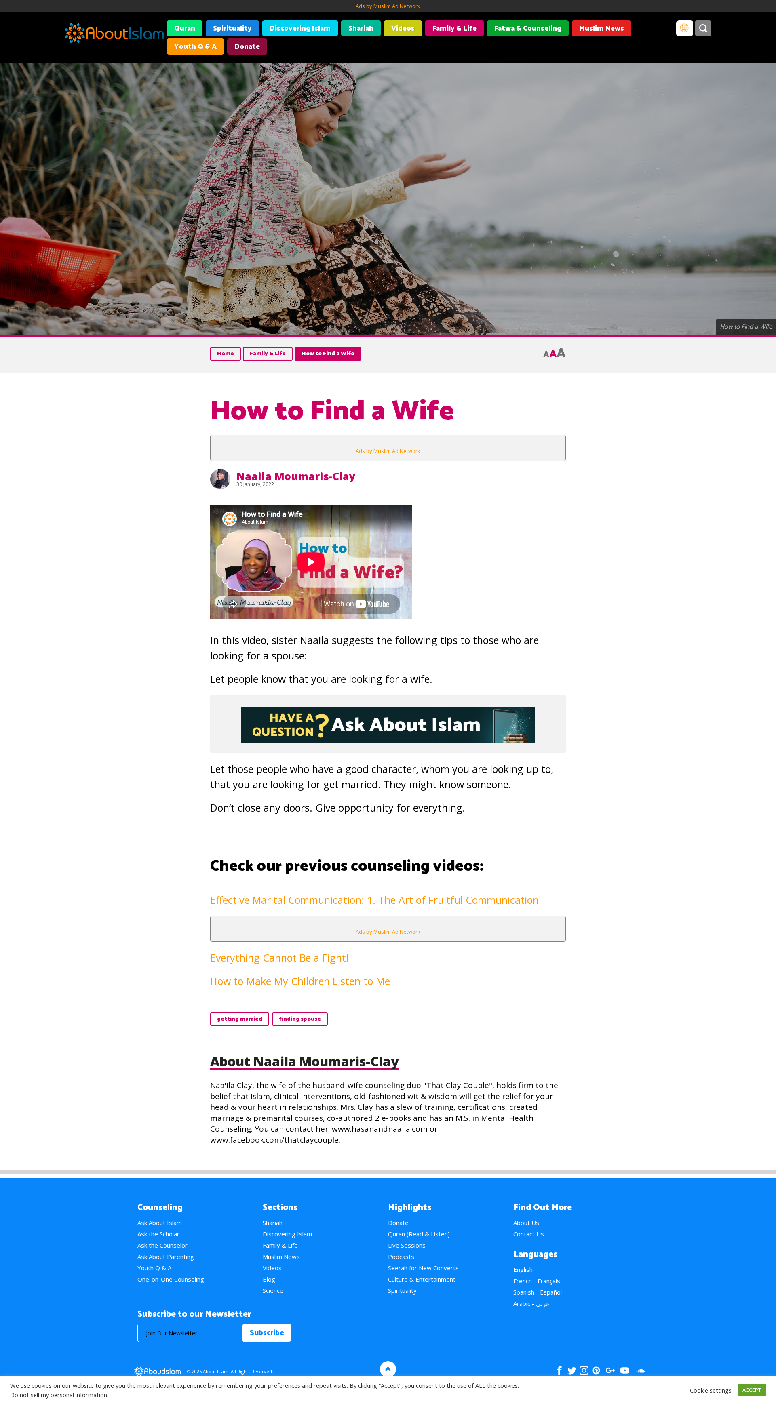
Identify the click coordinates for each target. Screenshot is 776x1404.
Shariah (360, 28)
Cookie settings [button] (711, 1390)
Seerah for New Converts (423, 1268)
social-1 (640, 1370)
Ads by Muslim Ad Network (388, 6)
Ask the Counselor (162, 1245)
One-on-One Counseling (170, 1279)
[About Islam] (114, 34)
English (523, 1269)
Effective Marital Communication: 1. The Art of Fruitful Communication (374, 900)
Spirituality (232, 28)
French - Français (536, 1281)
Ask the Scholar (158, 1234)
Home (225, 353)
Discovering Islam (300, 28)
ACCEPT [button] (751, 1389)
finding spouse (300, 1019)
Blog (269, 1279)
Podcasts (401, 1256)
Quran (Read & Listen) (419, 1234)
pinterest (596, 1370)
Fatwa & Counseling (527, 28)
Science (273, 1290)
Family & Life (454, 28)
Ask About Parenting (165, 1256)
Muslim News (601, 28)
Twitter (571, 1370)
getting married (239, 1019)
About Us (526, 1223)
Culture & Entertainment (421, 1279)
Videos (403, 28)
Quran (184, 28)
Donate (247, 47)
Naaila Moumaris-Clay (295, 476)
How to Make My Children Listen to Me (300, 981)
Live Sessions (407, 1245)
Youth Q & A (195, 47)
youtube (625, 1370)
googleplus (610, 1370)
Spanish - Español (537, 1292)
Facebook (559, 1370)
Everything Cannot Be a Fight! (279, 957)
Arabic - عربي (531, 1303)
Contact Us (528, 1234)
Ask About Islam (159, 1223)
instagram (584, 1370)
